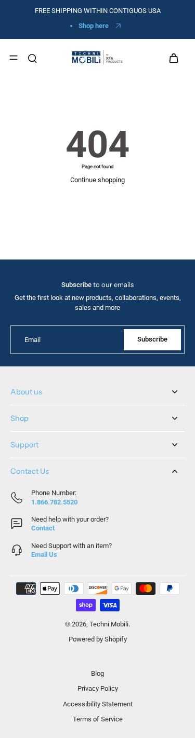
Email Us (44, 554)
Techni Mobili (108, 624)
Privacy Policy (97, 688)
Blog (97, 673)
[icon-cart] (173, 57)
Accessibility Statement (98, 703)
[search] (32, 57)
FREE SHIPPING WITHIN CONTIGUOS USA (98, 11)
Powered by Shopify (98, 639)
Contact (43, 528)
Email (32, 340)
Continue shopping (97, 180)
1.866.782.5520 (54, 502)
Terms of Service (98, 719)
